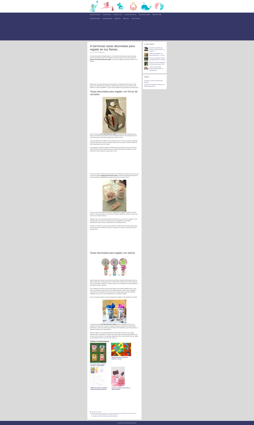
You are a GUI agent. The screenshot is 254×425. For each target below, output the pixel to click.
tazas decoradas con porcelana (106, 413)
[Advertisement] (127, 30)
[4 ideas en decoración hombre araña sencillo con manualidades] (146, 68)
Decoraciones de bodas (144, 14)
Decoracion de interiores (130, 14)
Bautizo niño (126, 18)
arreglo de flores (124, 177)
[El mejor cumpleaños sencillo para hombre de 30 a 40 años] (146, 59)
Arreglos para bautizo (95, 18)
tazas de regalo (94, 413)
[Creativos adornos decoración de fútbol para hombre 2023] (146, 64)
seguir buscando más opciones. (108, 338)
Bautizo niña (117, 18)
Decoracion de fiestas (95, 14)
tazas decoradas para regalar (119, 413)
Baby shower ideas (156, 14)
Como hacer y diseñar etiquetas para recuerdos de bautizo (104, 414)
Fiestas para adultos (107, 18)
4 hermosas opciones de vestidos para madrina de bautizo (104, 416)
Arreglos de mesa (118, 14)
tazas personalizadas (131, 413)
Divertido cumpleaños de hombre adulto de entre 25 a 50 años (157, 49)
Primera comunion (136, 18)
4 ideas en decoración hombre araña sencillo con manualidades (156, 68)
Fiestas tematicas (107, 14)
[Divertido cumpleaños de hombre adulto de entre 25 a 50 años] (146, 49)
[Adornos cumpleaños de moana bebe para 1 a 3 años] (146, 55)
